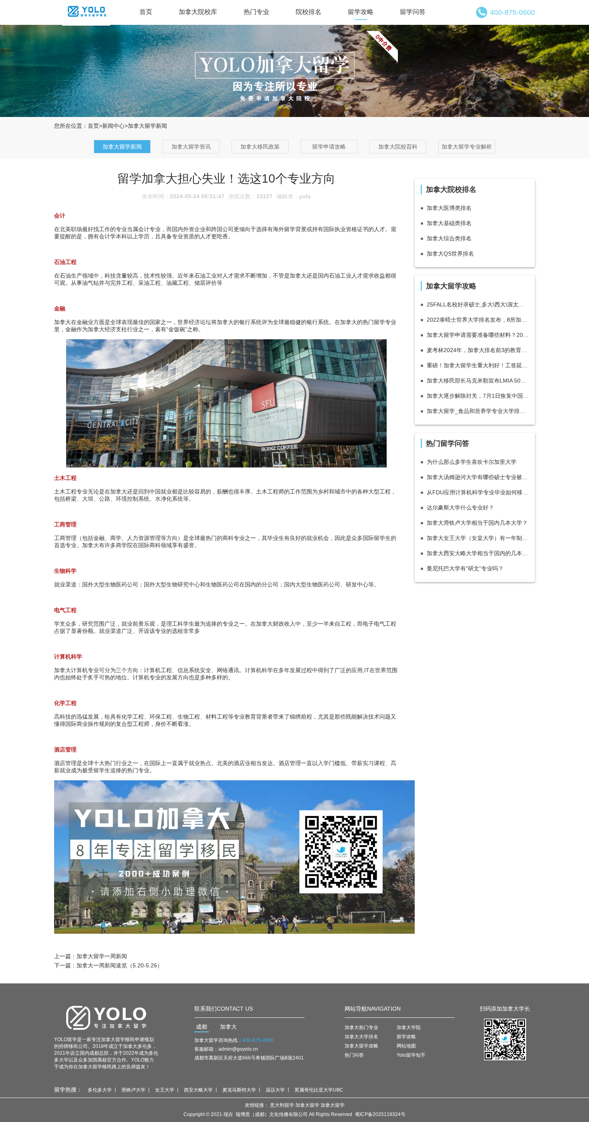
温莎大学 (275, 1090)
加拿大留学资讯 (191, 146)
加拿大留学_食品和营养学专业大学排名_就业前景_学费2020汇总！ (478, 411)
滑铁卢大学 (133, 1090)
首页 (145, 11)
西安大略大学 (198, 1090)
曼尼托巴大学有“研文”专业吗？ (465, 568)
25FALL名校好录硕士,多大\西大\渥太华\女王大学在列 (478, 304)
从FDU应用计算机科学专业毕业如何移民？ (478, 492)
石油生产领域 (76, 275)
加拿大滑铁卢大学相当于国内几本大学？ (477, 523)
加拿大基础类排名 (449, 223)
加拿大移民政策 (260, 146)
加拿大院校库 (198, 11)
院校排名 (308, 11)
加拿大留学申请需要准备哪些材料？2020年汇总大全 (478, 335)
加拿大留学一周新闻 (102, 956)
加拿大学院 (409, 1027)
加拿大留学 (307, 1105)
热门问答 (354, 1055)
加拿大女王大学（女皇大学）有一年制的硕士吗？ (478, 538)
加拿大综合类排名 (449, 238)
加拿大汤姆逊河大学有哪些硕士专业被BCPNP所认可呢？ (478, 477)
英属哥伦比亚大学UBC (318, 1090)
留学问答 (413, 11)
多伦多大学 (100, 1090)
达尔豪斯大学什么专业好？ (460, 507)
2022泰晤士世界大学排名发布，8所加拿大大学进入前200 (478, 319)
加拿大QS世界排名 (450, 253)
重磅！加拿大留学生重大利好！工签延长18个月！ (478, 365)
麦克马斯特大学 (239, 1090)
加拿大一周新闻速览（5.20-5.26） (120, 965)
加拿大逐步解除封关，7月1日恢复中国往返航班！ (478, 396)
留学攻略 (360, 11)
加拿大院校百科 (398, 146)
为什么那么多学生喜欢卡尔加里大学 (471, 462)
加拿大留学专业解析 (467, 146)
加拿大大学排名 (361, 1036)
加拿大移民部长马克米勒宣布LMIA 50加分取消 (478, 380)
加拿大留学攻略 (361, 1046)
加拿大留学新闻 (122, 146)
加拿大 (228, 1026)
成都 (201, 1026)
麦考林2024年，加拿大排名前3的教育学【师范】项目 (478, 350)
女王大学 (164, 1090)
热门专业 (256, 11)
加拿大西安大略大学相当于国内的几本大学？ (478, 553)
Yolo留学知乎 (411, 1055)
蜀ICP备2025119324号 (380, 1114)
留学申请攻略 (329, 146)
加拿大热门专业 (361, 1027)
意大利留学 (282, 1105)
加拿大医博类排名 (449, 208)
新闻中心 (113, 126)
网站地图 (406, 1046)
